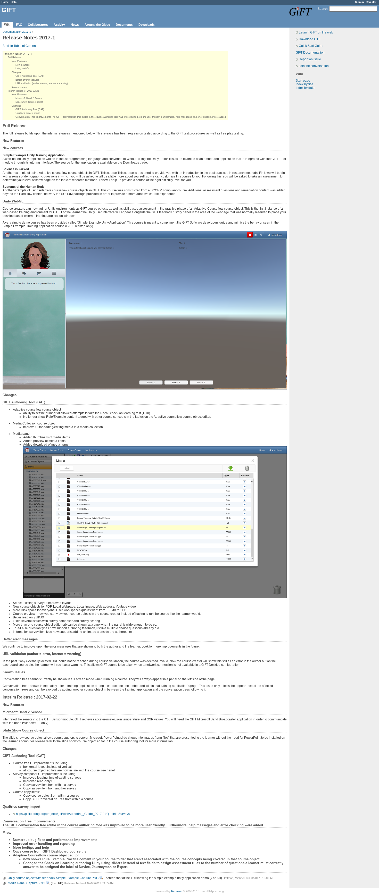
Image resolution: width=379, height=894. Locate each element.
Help (14, 2)
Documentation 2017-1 (17, 31)
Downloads (146, 25)
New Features (19, 61)
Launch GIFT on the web (316, 32)
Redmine (176, 891)
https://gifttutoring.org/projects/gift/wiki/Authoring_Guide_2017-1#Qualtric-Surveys (73, 814)
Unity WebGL (22, 68)
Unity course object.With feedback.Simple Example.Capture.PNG (53, 878)
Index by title (304, 84)
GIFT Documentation (310, 52)
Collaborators (38, 25)
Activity (59, 25)
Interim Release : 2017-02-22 (23, 91)
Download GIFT (310, 39)
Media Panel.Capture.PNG (26, 883)
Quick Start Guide (311, 46)
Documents (124, 25)
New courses (22, 65)
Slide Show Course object (29, 102)
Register (371, 2)
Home (5, 2)
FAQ (19, 25)
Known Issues (19, 87)
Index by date (305, 88)
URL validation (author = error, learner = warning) (41, 83)
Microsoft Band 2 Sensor (28, 98)
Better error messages (27, 80)
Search (323, 9)
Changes (16, 72)
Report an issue (310, 59)
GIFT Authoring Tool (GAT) (29, 76)
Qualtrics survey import (27, 113)
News (75, 25)
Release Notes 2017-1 (18, 53)
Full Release (14, 57)
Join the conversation (314, 66)
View (101, 878)
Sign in (359, 2)
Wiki (7, 25)
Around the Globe (97, 25)
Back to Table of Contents (20, 46)
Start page (303, 80)
